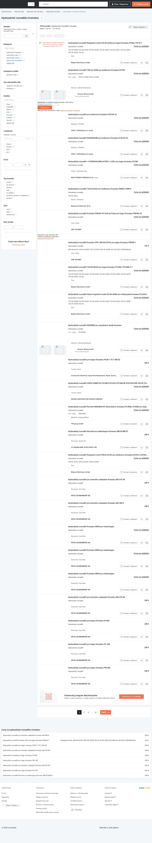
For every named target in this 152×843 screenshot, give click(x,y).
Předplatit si (45, 107)
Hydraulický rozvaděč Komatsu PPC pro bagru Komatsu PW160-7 (26, 740)
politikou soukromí (66, 110)
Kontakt (4, 801)
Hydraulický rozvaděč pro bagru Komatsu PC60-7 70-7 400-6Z (94, 360)
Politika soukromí (42, 797)
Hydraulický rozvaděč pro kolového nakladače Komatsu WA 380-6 (96, 503)
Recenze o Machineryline (45, 805)
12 (95, 712)
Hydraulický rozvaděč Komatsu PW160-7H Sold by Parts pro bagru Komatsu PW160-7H (105, 213)
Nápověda (5, 797)
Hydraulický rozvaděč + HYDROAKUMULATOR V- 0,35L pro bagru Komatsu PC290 (103, 161)
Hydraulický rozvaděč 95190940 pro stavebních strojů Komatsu (95, 325)
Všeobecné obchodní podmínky (47, 793)
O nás (4, 793)
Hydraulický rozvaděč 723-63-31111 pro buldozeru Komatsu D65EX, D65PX (99, 189)
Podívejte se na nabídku (131, 696)
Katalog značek (41, 808)
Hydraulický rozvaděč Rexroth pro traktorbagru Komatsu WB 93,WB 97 (98, 431)
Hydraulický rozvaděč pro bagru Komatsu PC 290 (89, 644)
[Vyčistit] (33, 33)
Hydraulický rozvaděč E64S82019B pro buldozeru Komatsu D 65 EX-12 (98, 138)
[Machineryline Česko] (13, 4)
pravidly (77, 110)
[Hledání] (41, 4)
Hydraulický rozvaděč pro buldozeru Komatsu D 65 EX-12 (92, 114)
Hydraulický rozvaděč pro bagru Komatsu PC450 (88, 621)
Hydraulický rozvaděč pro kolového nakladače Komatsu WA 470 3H (96, 479)
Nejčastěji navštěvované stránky (47, 812)
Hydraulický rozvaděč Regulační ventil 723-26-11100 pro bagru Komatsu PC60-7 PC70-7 (105, 43)
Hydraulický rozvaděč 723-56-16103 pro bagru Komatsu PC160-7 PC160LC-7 (100, 267)
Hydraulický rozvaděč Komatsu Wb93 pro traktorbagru (91, 527)
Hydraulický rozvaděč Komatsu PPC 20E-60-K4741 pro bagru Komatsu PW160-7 (102, 242)
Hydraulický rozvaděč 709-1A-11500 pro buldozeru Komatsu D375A (96, 70)
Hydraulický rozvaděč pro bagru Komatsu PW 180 (89, 668)
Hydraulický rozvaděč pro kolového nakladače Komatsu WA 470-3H (96, 597)
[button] (142, 63)
